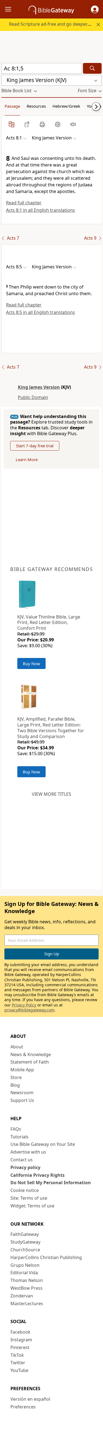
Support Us (22, 1100)
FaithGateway (24, 1234)
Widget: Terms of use (32, 1206)
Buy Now (31, 663)
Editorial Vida (24, 1273)
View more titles (51, 794)
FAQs (15, 1129)
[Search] (92, 68)
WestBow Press (26, 1288)
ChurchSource (25, 1250)
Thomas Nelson (26, 1280)
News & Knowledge (30, 1054)
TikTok (17, 1355)
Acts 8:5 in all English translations (40, 312)
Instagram (21, 1340)
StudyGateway (25, 1242)
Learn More (27, 459)
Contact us (21, 1160)
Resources (36, 106)
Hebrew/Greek (66, 106)
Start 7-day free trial (35, 445)
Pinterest (19, 1347)
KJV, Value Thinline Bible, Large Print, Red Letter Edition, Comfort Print (48, 622)
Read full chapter (23, 203)
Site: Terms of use (28, 1198)
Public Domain (33, 397)
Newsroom (22, 1093)
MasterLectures (26, 1303)
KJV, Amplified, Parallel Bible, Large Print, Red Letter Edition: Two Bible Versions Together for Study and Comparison (50, 727)
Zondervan (21, 1296)
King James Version (39, 387)
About (16, 1047)
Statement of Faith (29, 1062)
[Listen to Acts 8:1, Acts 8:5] (73, 124)
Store (16, 1077)
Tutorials (19, 1137)
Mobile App (22, 1070)
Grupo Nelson (25, 1265)
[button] (95, 9)
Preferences (23, 1407)
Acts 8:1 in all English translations (40, 210)
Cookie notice (24, 1190)
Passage (12, 106)
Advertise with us (28, 1152)
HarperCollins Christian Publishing (46, 1257)
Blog (15, 1085)
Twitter (17, 1363)
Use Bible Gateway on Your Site (42, 1144)
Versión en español (30, 1399)
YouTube (19, 1370)
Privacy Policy (24, 1005)
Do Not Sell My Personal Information (50, 1183)
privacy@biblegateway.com (29, 1009)
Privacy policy (25, 1167)
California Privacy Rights (37, 1175)
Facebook (20, 1332)
